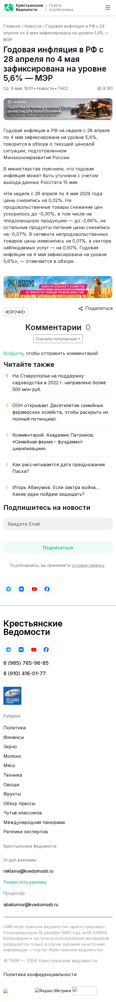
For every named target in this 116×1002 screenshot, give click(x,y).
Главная (12, 26)
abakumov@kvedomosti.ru (30, 904)
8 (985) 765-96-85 (26, 663)
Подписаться (58, 547)
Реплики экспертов (25, 831)
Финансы (13, 737)
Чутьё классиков (22, 813)
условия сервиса (88, 565)
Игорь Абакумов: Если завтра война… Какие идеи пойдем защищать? (55, 491)
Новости (33, 26)
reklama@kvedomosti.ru (28, 871)
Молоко (12, 756)
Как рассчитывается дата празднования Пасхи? (58, 468)
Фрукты (12, 794)
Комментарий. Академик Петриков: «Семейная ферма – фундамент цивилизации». (53, 441)
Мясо (9, 765)
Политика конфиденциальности (40, 974)
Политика (14, 727)
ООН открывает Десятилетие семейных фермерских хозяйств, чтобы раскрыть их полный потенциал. (60, 412)
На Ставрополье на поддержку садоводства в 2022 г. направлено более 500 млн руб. (59, 382)
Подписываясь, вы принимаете (57, 565)
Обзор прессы (19, 803)
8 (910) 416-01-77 (24, 673)
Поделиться (97, 308)
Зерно (10, 746)
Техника (12, 775)
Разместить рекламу (25, 882)
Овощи (11, 784)
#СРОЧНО (15, 312)
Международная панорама (34, 822)
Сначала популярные (56, 338)
